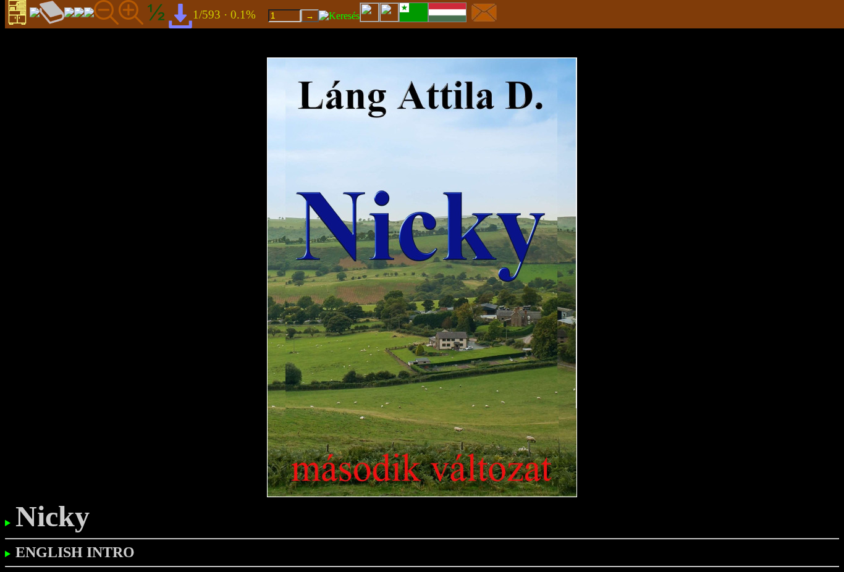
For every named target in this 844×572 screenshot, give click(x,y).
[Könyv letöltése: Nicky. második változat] (180, 15)
